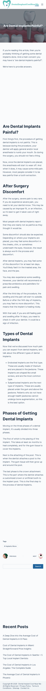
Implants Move (10, 546)
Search (38, 566)
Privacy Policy (25, 686)
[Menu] (42, 4)
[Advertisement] (23, 94)
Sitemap (16, 688)
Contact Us (25, 688)
